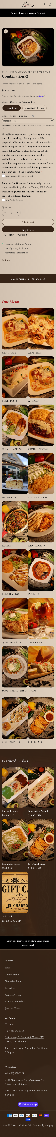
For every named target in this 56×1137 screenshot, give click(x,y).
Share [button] (7, 260)
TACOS (32, 690)
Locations (10, 988)
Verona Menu (12, 974)
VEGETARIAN (9, 741)
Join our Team (12, 1008)
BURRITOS (8, 400)
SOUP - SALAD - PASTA (14, 690)
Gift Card (7, 916)
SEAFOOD (34, 642)
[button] (5, 4)
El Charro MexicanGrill (20, 1125)
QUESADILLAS (10, 642)
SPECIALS (33, 741)
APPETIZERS (35, 352)
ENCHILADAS (36, 497)
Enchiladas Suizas (11, 863)
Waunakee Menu (13, 981)
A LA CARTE (9, 352)
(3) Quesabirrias (36, 863)
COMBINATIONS (38, 449)
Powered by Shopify (43, 1125)
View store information (16, 252)
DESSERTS (8, 497)
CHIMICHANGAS (11, 449)
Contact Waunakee (15, 1001)
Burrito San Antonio (38, 811)
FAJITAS (6, 545)
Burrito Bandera (10, 811)
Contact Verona (13, 994)
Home (8, 967)
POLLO (32, 593)
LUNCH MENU (10, 593)
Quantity (6, 207)
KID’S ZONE (35, 545)
